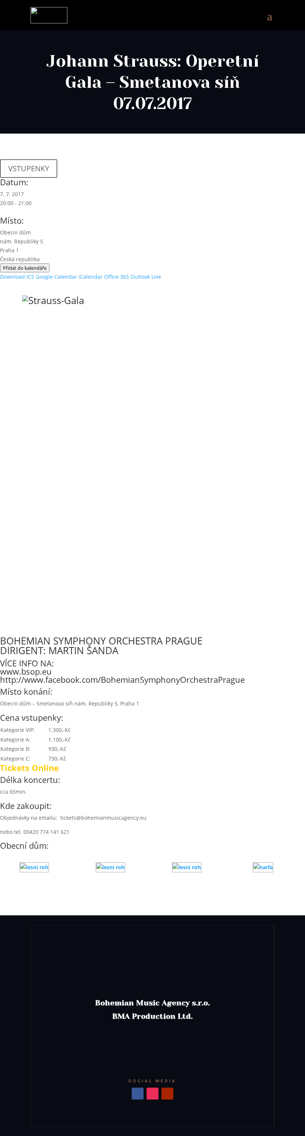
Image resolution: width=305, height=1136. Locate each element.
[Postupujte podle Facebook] (138, 1094)
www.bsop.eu (26, 671)
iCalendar (90, 276)
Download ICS (17, 276)
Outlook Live (146, 276)
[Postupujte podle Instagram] (152, 1094)
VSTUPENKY (28, 168)
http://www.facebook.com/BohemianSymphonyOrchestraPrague (122, 679)
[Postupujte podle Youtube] (167, 1094)
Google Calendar (56, 276)
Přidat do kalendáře (24, 268)
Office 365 (116, 276)
